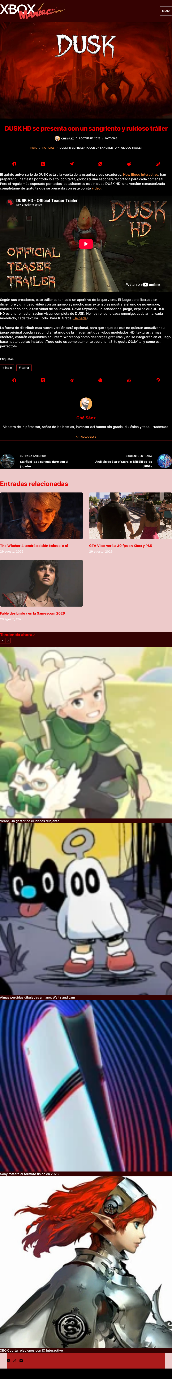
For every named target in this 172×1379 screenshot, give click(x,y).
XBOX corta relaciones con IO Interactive (31, 1350)
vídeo (96, 188)
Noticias (111, 138)
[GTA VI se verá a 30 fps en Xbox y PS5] (130, 515)
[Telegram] (71, 164)
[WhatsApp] (100, 164)
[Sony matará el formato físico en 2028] (86, 1086)
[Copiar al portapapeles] (157, 164)
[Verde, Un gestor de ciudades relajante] (86, 732)
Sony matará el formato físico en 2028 (29, 1174)
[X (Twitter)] (43, 164)
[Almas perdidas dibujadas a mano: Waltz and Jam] (86, 909)
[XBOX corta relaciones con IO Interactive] (86, 1262)
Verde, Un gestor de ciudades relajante (29, 821)
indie (7, 367)
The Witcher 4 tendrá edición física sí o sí (34, 546)
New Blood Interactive (140, 174)
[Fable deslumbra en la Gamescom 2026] (41, 583)
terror (24, 367)
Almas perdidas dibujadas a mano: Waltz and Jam (37, 997)
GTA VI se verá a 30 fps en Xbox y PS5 (120, 546)
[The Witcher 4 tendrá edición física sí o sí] (41, 515)
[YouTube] (21, 1360)
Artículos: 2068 (86, 436)
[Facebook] (14, 164)
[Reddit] (129, 164)
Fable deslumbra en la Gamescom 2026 (32, 613)
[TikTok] (14, 1360)
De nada (80, 318)
